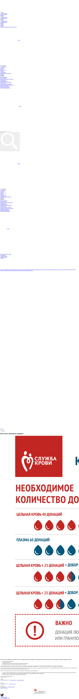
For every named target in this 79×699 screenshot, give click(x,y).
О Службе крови (3, 66)
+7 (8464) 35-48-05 (11, 686)
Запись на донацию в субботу (5, 254)
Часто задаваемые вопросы (5, 87)
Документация (3, 72)
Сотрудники (2, 68)
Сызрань (2, 26)
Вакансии (2, 74)
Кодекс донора (3, 83)
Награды (2, 71)
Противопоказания (3, 81)
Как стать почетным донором (5, 207)
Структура (2, 67)
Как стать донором (3, 77)
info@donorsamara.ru (4, 687)
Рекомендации (3, 80)
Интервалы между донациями (5, 82)
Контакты (2, 15)
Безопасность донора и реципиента (6, 208)
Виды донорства (3, 78)
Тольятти (2, 25)
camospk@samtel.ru (3, 14)
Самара (1, 24)
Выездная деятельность (4, 209)
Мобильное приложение (4, 86)
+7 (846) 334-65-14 (3, 13)
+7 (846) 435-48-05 (3, 21)
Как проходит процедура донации (6, 79)
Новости (2, 69)
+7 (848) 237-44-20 (3, 17)
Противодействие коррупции (5, 73)
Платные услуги (3, 70)
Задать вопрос (3, 255)
